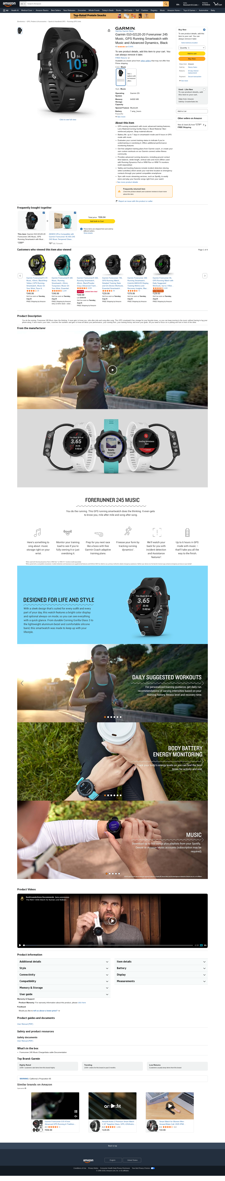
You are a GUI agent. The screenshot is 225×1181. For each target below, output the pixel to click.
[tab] (105, 717)
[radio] (19, 31)
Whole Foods (94, 10)
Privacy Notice (93, 1168)
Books (118, 10)
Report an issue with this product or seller (135, 201)
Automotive (203, 10)
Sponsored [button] (20, 1088)
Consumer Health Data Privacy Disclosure (115, 1168)
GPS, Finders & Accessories (36, 21)
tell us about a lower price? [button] (45, 1011)
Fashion (144, 10)
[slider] (108, 945)
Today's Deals (108, 10)
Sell (137, 10)
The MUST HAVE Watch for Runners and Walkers (46, 900)
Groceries (82, 10)
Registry (154, 10)
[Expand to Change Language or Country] (120, 1160)
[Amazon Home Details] (180, 10)
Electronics (21, 21)
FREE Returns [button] (121, 58)
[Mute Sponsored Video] (76, 1116)
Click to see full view (68, 120)
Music (162, 10)
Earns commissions (62, 897)
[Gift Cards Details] (133, 10)
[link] (63, 221)
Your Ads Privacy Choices (141, 1168)
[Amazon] (9, 4)
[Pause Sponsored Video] (76, 1111)
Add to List (182, 111)
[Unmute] (205, 945)
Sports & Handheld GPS (56, 21)
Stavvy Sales (192, 67)
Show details (88, 233)
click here (82, 1003)
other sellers (146, 61)
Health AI (15, 10)
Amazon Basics (42, 10)
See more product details (127, 182)
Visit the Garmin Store (124, 31)
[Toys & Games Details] (196, 10)
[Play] (19, 945)
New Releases (69, 10)
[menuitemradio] (201, 945)
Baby (213, 10)
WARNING (24, 1079)
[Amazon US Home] (88, 1161)
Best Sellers (56, 10)
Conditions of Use (80, 1168)
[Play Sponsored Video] (112, 1106)
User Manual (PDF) (25, 1024)
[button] (6, 10)
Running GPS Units (74, 21)
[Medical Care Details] (33, 10)
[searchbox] (94, 3)
